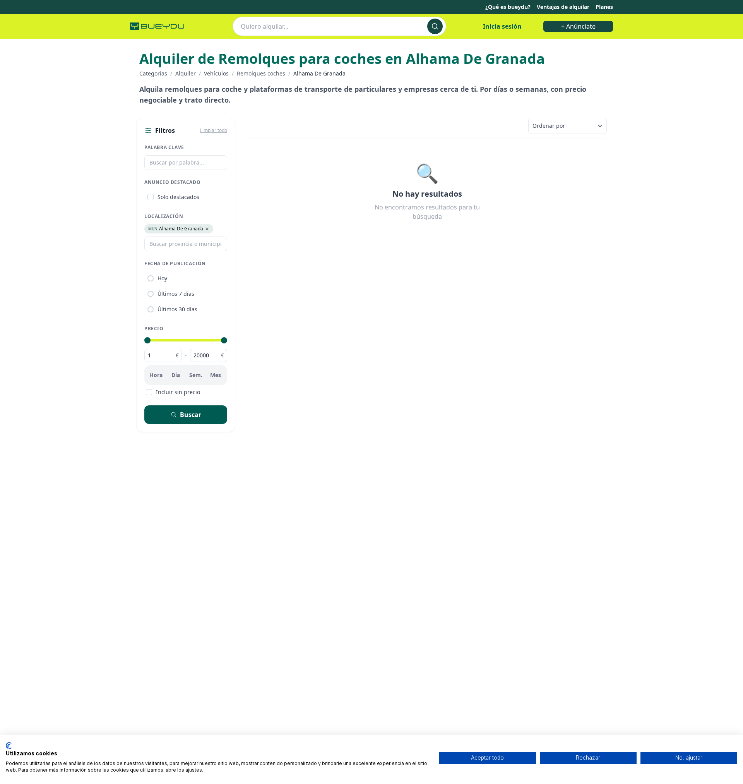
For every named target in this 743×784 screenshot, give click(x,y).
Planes (604, 6)
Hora (156, 375)
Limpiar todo (213, 130)
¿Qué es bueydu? (508, 6)
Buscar (190, 414)
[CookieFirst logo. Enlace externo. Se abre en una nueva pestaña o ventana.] (9, 745)
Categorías (153, 73)
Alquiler (185, 73)
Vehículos (216, 73)
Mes (215, 375)
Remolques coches (261, 73)
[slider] (147, 340)
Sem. (195, 375)
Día (175, 375)
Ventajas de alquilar (563, 6)
